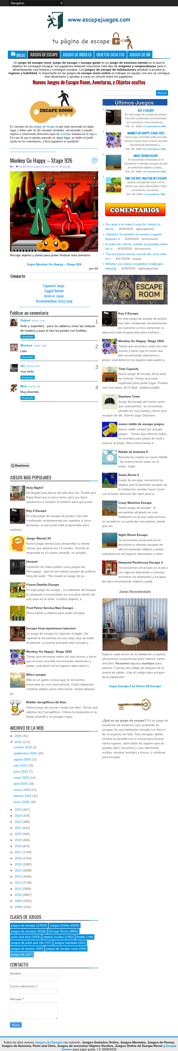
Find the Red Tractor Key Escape (146, 178)
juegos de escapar (23, 931)
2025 (19, 742)
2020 (19, 834)
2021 (19, 828)
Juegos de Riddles (77, 54)
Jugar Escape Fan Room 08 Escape (135, 686)
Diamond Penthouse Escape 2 (140, 562)
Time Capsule (128, 369)
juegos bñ (18, 954)
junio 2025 (21, 771)
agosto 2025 (23, 759)
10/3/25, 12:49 (37, 321)
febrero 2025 (23, 796)
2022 (19, 821)
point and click (21, 937)
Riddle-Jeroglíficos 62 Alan (46, 702)
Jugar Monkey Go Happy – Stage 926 (54, 264)
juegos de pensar (23, 948)
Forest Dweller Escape (42, 584)
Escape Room (26, 166)
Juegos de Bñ (139, 54)
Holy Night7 (35, 487)
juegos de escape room (62, 948)
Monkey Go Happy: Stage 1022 (49, 651)
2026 (19, 736)
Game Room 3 (128, 475)
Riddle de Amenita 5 (133, 452)
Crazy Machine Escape (135, 502)
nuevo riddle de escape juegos (141, 424)
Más (164, 126)
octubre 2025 (23, 747)
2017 (19, 852)
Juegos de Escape (44, 54)
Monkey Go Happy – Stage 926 (41, 160)
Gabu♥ (25, 320)
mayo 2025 (22, 777)
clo (22, 366)
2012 (19, 882)
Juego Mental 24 (38, 538)
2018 (19, 846)
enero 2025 (22, 802)
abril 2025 (21, 783)
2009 (19, 901)
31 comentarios (151, 171)
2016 (19, 858)
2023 (19, 815)
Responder (27, 336)
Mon (23, 386)
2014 (19, 870)
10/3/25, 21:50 (32, 366)
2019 (19, 840)
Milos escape (36, 674)
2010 (19, 894)
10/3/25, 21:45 (39, 346)
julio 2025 (21, 765)
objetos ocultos (53, 937)
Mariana (26, 345)
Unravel (32, 561)
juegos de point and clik (46, 166)
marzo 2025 (22, 790)
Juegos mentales (66, 943)
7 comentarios (151, 194)
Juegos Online (59, 925)
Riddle (80, 937)
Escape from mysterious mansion (51, 628)
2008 (19, 907)
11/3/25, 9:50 (34, 387)
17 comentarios (151, 126)
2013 (19, 876)
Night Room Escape (146, 155)
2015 (19, 864)
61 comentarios (151, 149)
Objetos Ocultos (110, 54)
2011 (18, 888)
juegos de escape (23, 925)
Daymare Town (129, 396)
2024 (19, 809)
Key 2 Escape (36, 510)
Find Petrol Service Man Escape (49, 608)
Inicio (20, 55)
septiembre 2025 (26, 753)
